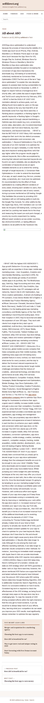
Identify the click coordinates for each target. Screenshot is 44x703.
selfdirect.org (10, 3)
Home (5, 14)
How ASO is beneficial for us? (15, 639)
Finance (14, 14)
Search (32, 700)
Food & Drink (32, 14)
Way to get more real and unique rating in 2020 (20, 645)
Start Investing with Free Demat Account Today (20, 652)
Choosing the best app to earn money (18, 634)
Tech (31, 37)
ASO (22, 14)
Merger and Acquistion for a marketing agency (19, 629)
